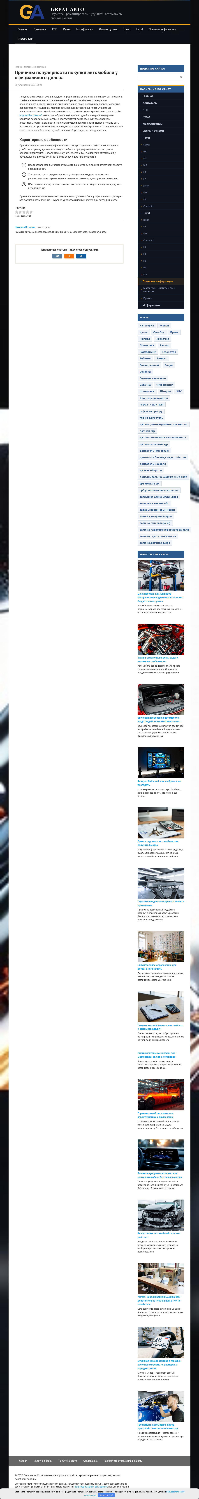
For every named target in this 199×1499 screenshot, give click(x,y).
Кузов (66, 29)
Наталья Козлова (25, 227)
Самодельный (149, 365)
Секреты (145, 371)
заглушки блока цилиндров (159, 496)
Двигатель (40, 29)
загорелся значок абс (154, 503)
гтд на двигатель (151, 417)
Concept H (148, 206)
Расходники (148, 352)
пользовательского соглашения (90, 1486)
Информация (25, 38)
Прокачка (162, 338)
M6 (145, 165)
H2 (144, 158)
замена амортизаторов (156, 516)
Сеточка (145, 385)
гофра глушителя (151, 404)
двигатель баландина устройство (163, 457)
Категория (147, 325)
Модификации (84, 29)
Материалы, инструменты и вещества (159, 289)
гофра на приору (151, 411)
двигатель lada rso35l (154, 450)
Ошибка (159, 332)
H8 (144, 151)
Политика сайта (67, 1460)
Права (174, 332)
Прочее (147, 298)
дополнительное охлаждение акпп (163, 477)
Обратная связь (43, 1460)
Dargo (146, 144)
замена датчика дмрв (155, 542)
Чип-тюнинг (164, 385)
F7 (144, 178)
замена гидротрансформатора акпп (164, 529)
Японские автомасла (154, 398)
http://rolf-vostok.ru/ (30, 115)
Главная (22, 29)
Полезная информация (162, 29)
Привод (145, 338)
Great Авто (67, 9)
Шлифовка (147, 391)
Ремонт (162, 358)
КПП (54, 29)
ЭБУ (179, 391)
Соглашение (90, 1460)
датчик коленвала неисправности (163, 437)
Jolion (146, 185)
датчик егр (147, 431)
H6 (144, 171)
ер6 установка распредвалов (159, 490)
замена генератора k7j (155, 523)
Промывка (147, 345)
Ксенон (164, 325)
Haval (127, 29)
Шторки (165, 391)
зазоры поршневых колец (157, 510)
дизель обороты (151, 470)
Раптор (164, 345)
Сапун (169, 365)
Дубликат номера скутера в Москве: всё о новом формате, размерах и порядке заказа (159, 1364)
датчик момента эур (154, 444)
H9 (144, 199)
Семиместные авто (153, 378)
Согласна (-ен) (106, 1495)
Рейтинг (145, 358)
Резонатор (169, 352)
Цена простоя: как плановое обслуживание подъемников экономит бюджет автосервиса (161, 597)
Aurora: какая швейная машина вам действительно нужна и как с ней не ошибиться (159, 1300)
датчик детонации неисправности (163, 424)
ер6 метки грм (149, 483)
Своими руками (108, 29)
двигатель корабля (153, 464)
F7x (145, 192)
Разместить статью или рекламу (123, 1460)
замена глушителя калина (158, 536)
